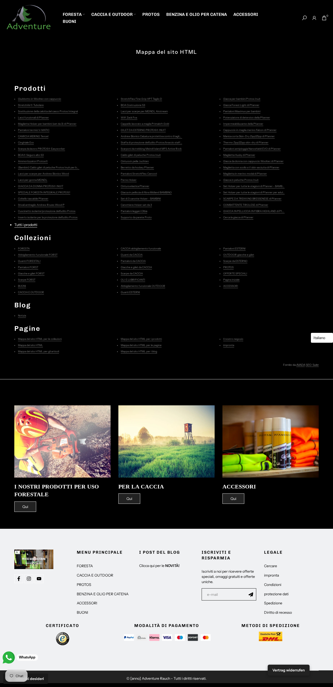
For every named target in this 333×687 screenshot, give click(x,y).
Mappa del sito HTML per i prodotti (141, 339)
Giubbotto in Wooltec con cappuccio (39, 99)
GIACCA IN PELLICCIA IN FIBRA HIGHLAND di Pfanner (256, 211)
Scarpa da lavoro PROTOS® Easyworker (41, 148)
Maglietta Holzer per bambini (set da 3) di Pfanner (47, 123)
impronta (228, 345)
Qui (25, 506)
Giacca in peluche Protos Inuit (241, 180)
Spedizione (273, 603)
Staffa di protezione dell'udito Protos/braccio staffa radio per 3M (159, 142)
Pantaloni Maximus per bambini (241, 111)
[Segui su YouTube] (39, 578)
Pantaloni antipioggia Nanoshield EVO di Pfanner (252, 148)
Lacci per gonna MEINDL (32, 180)
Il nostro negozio (233, 339)
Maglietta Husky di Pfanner (239, 155)
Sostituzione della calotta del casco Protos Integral (48, 111)
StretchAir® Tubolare (31, 105)
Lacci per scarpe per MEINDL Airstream (144, 111)
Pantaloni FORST (28, 267)
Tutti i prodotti (25, 224)
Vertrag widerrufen (288, 670)
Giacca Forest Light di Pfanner (241, 105)
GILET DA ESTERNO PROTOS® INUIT (143, 130)
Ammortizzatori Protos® (33, 161)
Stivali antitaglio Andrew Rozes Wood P (41, 205)
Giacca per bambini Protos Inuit (241, 99)
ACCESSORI (245, 14)
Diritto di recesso (278, 612)
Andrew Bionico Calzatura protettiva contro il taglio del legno (156, 136)
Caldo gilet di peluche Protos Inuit (141, 155)
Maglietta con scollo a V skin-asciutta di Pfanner (251, 167)
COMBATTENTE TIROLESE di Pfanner (245, 205)
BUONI (69, 21)
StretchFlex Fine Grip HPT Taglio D (141, 99)
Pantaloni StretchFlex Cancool (139, 173)
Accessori (239, 486)
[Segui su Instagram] (28, 578)
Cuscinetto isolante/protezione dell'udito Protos (46, 211)
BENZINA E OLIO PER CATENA (196, 14)
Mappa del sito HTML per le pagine (141, 345)
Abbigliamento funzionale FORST (37, 254)
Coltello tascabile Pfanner (33, 198)
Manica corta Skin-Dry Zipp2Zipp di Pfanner (249, 136)
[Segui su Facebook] (18, 578)
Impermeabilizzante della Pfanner (243, 123)
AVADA (300, 364)
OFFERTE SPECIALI (235, 273)
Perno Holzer (129, 180)
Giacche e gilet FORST (31, 273)
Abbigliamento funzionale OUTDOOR (143, 286)
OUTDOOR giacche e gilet (238, 254)
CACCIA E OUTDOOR (112, 14)
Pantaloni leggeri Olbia (134, 211)
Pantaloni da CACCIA (133, 261)
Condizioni (272, 584)
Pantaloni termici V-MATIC (33, 130)
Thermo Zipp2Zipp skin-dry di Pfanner (245, 142)
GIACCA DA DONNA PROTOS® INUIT (40, 186)
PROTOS (151, 14)
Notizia (22, 315)
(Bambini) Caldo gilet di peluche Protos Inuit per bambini (51, 167)
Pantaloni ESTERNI (234, 248)
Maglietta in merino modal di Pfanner (245, 173)
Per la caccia (141, 486)
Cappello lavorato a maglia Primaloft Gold (145, 123)
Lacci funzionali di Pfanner (33, 117)
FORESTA (72, 14)
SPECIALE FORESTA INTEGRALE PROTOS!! (44, 192)
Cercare (270, 566)
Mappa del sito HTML (30, 345)
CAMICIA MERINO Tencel (33, 136)
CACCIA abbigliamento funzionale (141, 248)
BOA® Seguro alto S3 (31, 155)
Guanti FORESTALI (29, 261)
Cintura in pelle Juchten (135, 161)
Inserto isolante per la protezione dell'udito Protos (48, 217)
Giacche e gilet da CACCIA (136, 267)
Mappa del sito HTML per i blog (139, 351)
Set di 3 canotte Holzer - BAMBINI (141, 198)
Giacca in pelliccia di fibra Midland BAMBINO (146, 192)
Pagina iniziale (231, 279)
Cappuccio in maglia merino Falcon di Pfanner (250, 130)
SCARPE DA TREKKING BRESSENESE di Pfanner (252, 198)
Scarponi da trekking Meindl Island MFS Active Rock (151, 148)
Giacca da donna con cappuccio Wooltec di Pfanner (253, 161)
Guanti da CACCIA (132, 254)
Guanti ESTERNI (130, 292)
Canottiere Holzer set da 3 (136, 205)
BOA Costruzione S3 (133, 105)
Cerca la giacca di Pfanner (238, 217)
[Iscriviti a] (250, 594)
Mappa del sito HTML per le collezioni (40, 339)
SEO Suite (312, 364)
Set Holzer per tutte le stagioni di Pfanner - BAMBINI (254, 186)
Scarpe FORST (26, 279)
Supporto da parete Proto (136, 217)
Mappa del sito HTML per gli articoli (38, 351)
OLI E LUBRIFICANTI (133, 279)
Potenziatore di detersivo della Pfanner (246, 117)
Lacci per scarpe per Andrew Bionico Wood (43, 173)
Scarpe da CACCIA (132, 273)
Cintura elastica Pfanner (135, 186)
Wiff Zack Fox (129, 117)
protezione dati (276, 594)
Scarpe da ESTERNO (235, 261)
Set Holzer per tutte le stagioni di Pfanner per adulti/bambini (259, 192)
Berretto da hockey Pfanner (137, 167)
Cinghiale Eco (26, 142)
